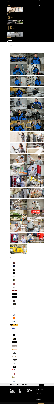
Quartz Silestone (10, 4)
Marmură (9, 5)
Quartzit (9, 3)
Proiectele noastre (9, 37)
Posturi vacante (12, 391)
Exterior (20, 392)
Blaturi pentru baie (10, 27)
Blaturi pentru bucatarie (10, 26)
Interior (8, 24)
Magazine (11, 393)
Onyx (8, 6)
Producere (20, 391)
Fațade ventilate (8, 13)
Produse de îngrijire (12, 392)
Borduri (9, 18)
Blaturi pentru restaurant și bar (11, 28)
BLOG (7, 36)
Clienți (11, 389)
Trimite (41, 384)
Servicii (19, 390)
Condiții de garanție (29, 390)
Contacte (28, 391)
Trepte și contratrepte (10, 17)
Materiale (8, 1)
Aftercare (20, 389)
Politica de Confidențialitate (13, 390)
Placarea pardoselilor (10, 29)
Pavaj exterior (9, 16)
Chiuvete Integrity (9, 12)
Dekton (9, 4)
